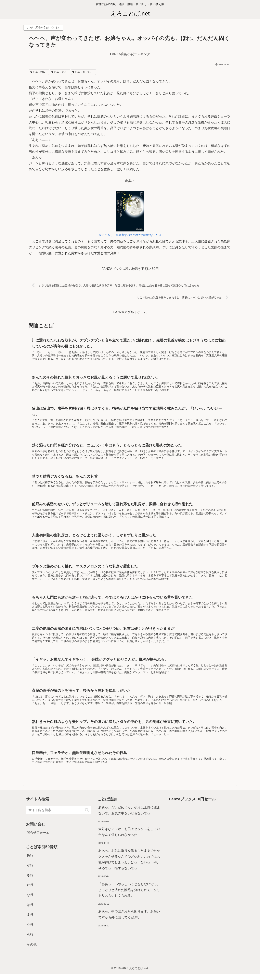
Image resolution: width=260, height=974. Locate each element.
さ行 (30, 875)
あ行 (30, 855)
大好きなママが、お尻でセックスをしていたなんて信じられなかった (129, 832)
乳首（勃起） (40, 72)
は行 (30, 904)
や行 (30, 924)
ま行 (30, 914)
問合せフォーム (38, 832)
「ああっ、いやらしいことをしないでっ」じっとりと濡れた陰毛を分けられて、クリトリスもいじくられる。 (129, 890)
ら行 (30, 934)
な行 (30, 895)
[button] (86, 810)
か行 (30, 865)
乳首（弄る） (61, 72)
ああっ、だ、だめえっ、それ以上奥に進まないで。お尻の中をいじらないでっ (129, 810)
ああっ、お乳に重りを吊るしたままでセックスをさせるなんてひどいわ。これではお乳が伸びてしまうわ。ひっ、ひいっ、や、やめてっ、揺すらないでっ (129, 859)
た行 (30, 885)
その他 (32, 944)
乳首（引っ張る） (85, 72)
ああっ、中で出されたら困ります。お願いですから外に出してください (129, 914)
